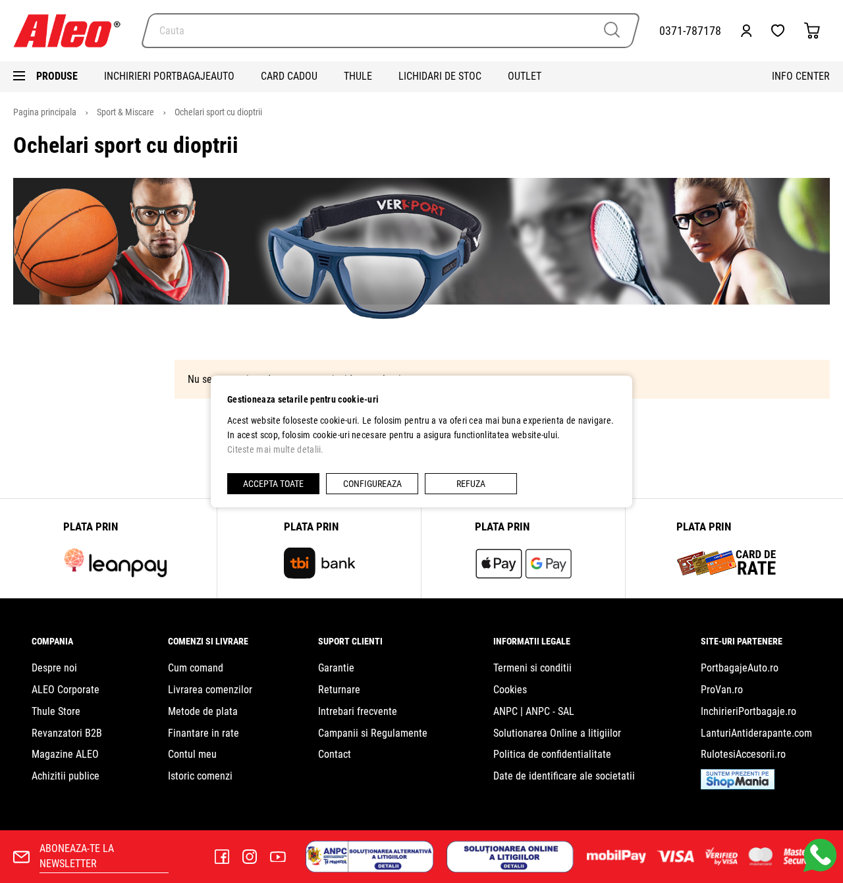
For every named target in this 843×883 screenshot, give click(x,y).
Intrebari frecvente (357, 711)
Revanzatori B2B (67, 733)
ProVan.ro (722, 689)
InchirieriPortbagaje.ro (748, 711)
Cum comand (195, 668)
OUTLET (524, 76)
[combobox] (390, 30)
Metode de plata (203, 711)
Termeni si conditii (532, 668)
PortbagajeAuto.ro (739, 668)
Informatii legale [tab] (531, 641)
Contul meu (192, 754)
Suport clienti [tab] (350, 641)
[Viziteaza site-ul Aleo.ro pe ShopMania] (738, 786)
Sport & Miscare (126, 112)
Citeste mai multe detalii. (275, 449)
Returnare (339, 689)
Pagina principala (45, 112)
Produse (57, 76)
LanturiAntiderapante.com (756, 733)
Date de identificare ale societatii (564, 776)
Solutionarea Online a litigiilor (557, 733)
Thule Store (56, 711)
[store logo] (72, 30)
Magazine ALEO (65, 754)
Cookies (510, 689)
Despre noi (54, 668)
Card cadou (289, 76)
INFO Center (801, 76)
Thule (358, 76)
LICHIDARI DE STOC (439, 76)
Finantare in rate (203, 733)
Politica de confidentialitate (552, 754)
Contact (334, 754)
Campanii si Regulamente (372, 733)
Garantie (336, 668)
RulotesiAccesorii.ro (743, 754)
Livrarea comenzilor (210, 689)
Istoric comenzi (200, 776)
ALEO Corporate (65, 689)
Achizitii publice (65, 776)
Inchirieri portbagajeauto (169, 76)
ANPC (505, 711)
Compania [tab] (52, 641)
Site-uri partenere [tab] (741, 641)
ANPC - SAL (550, 711)
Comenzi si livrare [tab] (208, 641)
